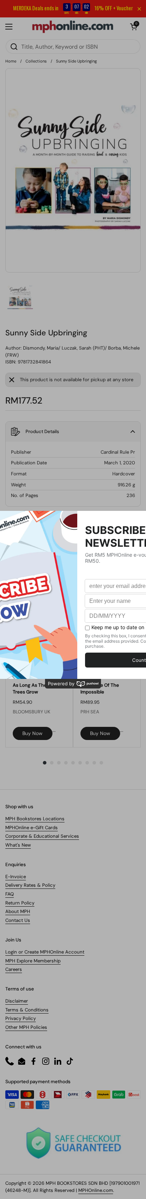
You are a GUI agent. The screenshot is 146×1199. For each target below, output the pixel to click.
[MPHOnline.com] (72, 27)
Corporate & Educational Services (42, 836)
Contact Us (17, 920)
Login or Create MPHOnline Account (44, 952)
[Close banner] (139, 9)
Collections (36, 61)
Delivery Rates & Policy (30, 885)
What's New (18, 845)
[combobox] (73, 46)
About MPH (17, 911)
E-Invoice (15, 877)
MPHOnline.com (95, 1190)
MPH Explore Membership (33, 961)
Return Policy (19, 903)
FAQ (9, 894)
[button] (134, 27)
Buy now (32, 733)
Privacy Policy (20, 1018)
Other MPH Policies (26, 1027)
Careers (13, 969)
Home (10, 61)
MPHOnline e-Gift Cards (31, 828)
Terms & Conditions (27, 1010)
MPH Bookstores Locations (34, 819)
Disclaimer (16, 1001)
